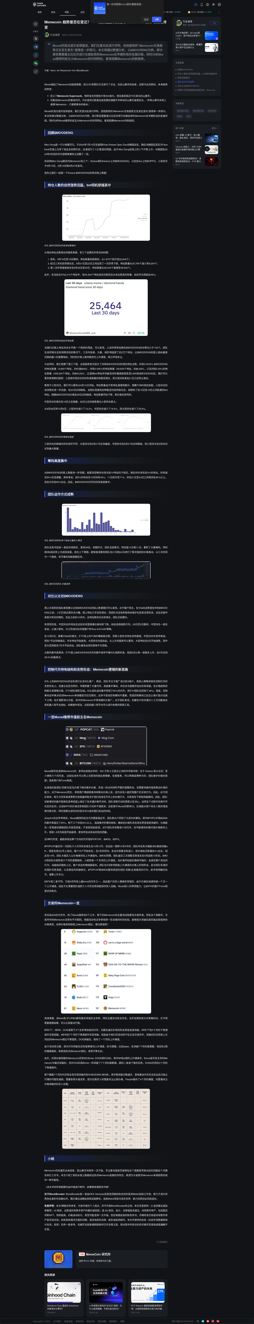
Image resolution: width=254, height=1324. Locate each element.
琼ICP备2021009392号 (182, 1321)
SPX (188, 116)
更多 (214, 128)
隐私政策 (102, 1321)
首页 (40, 12)
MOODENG (198, 111)
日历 (82, 12)
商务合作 (91, 1321)
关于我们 (57, 1321)
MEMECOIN (182, 111)
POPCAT (212, 111)
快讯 (53, 12)
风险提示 (113, 1321)
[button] (219, 4)
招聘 (122, 1321)
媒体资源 (68, 1321)
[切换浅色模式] (213, 4)
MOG (179, 116)
